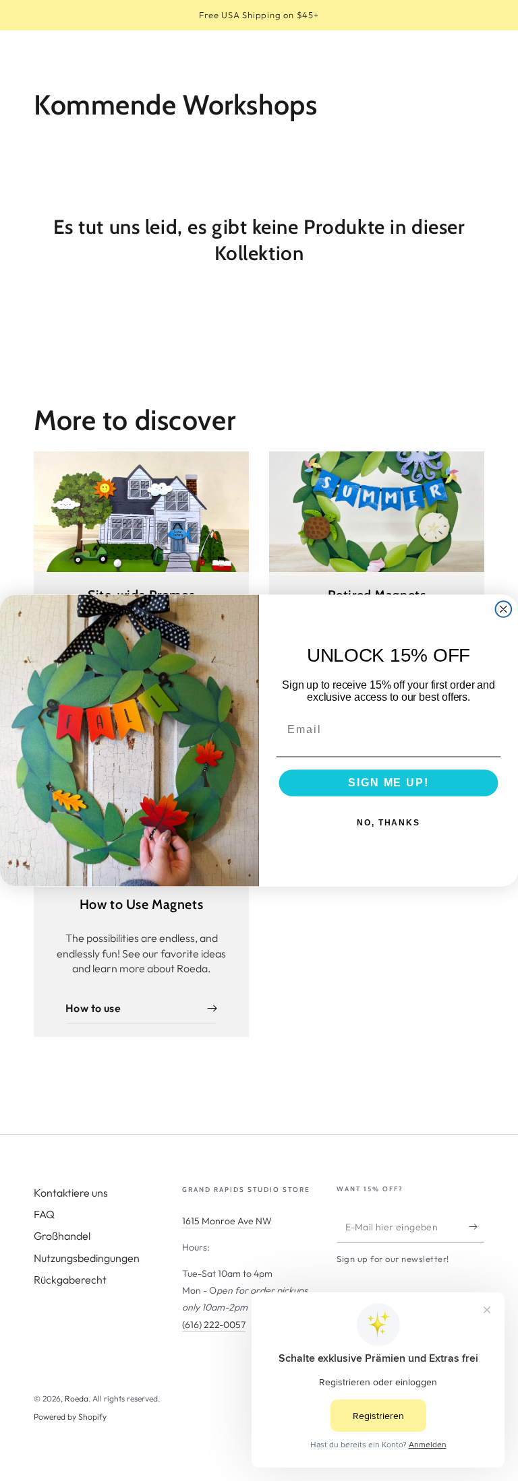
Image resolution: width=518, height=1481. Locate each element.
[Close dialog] (504, 609)
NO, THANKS (388, 823)
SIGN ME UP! (388, 783)
